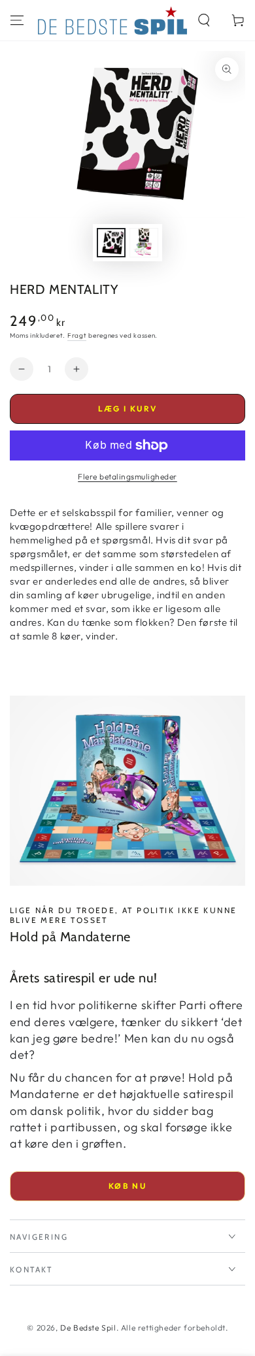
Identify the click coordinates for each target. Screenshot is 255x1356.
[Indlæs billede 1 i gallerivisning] (111, 242)
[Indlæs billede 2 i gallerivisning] (143, 242)
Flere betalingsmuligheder (127, 476)
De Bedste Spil (88, 1327)
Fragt (77, 335)
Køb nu (127, 1186)
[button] (204, 20)
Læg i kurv (128, 408)
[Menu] (17, 20)
